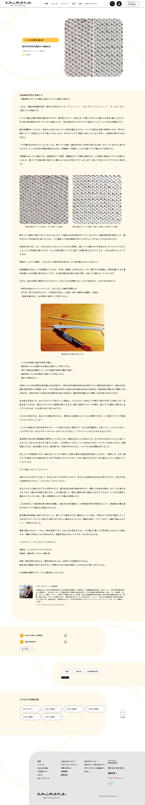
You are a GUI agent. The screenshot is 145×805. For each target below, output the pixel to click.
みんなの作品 (42, 768)
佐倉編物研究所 (93, 671)
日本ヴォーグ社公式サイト (94, 764)
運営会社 (64, 775)
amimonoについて (68, 761)
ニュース (40, 764)
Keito (86, 771)
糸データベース (43, 778)
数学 (67, 671)
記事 (39, 761)
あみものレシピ (90, 761)
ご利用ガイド (42, 771)
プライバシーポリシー (69, 764)
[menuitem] (46, 3)
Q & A (39, 775)
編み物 (78, 671)
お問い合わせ (66, 768)
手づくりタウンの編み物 (93, 768)
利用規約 (64, 771)
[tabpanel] (70, 713)
